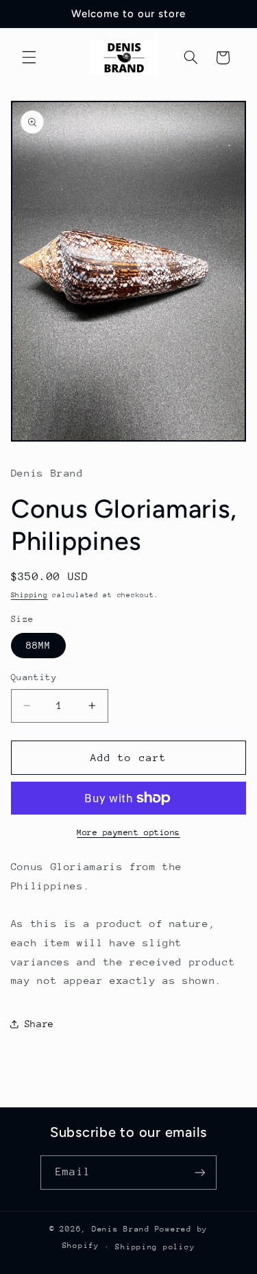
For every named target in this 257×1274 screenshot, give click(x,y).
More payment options (128, 832)
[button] (29, 57)
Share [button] (39, 1023)
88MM (38, 645)
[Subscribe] (199, 1172)
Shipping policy (155, 1246)
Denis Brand (121, 1229)
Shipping (29, 595)
